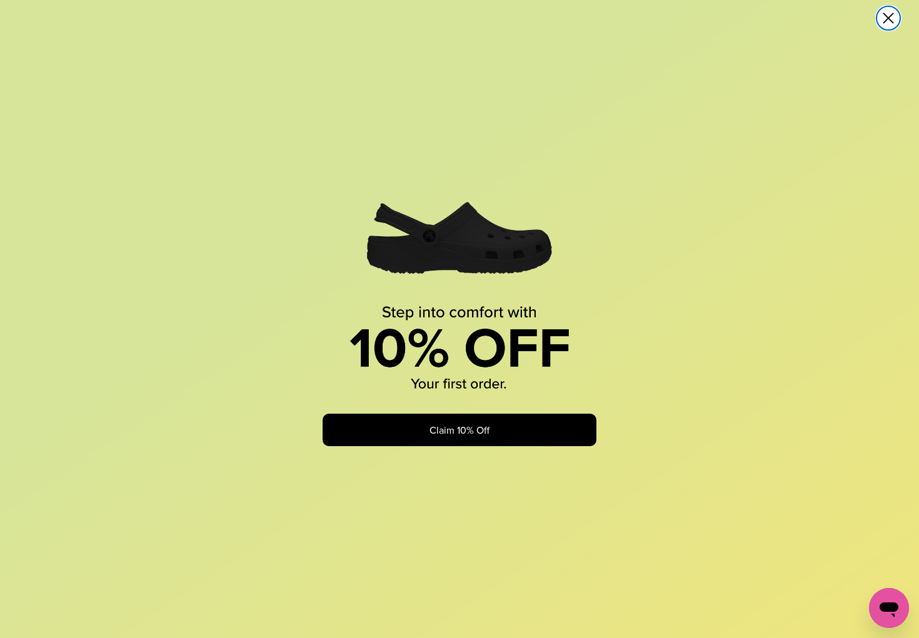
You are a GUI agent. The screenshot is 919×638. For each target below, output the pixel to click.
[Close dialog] (888, 18)
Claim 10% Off (459, 430)
